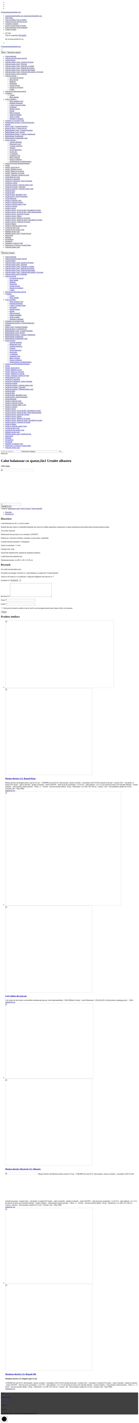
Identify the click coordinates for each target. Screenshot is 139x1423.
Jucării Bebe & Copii (12, 177)
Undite (12, 89)
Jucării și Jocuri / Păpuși (13, 216)
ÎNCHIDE (22, 35)
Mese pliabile (14, 97)
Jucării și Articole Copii (13, 200)
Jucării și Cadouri (11, 206)
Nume (3, 600)
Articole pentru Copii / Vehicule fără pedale (20, 70)
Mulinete (13, 82)
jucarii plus (13, 152)
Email (3, 604)
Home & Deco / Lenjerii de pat (15, 128)
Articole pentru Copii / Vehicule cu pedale (19, 66)
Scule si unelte (14, 117)
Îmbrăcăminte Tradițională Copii (16, 138)
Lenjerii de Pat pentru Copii (14, 230)
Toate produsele (10, 56)
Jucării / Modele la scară (13, 169)
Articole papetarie (16, 142)
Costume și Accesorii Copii (14, 120)
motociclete (9, 235)
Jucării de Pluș (10, 191)
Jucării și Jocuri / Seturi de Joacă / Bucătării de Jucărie (23, 220)
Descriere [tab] (8, 512)
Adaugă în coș (6, 506)
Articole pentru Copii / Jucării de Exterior (19, 62)
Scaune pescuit (15, 85)
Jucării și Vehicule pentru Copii (16, 226)
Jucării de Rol (10, 193)
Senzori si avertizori (16, 87)
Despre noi (3, 1409)
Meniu (4, 52)
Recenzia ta (5, 596)
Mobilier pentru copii (12, 231)
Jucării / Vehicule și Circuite (14, 173)
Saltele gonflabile (15, 115)
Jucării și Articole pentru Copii (15, 204)
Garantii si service (5, 1397)
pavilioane (13, 107)
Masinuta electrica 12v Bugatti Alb (20, 1374)
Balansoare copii (15, 144)
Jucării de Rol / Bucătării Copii (15, 194)
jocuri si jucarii (10, 140)
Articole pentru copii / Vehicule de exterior (19, 68)
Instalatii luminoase (16, 103)
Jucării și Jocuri (10, 208)
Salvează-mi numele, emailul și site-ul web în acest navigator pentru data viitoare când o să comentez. (38, 608)
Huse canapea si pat (16, 101)
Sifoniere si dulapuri (16, 119)
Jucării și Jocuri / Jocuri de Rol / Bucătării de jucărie (23, 210)
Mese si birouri (15, 157)
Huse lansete (14, 80)
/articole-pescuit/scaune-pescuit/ (16, 58)
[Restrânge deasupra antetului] (2, 251)
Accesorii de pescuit (16, 78)
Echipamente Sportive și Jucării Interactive (19, 122)
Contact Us (4, 1405)
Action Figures (10, 60)
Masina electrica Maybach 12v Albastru (23, 1169)
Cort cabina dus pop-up (16, 996)
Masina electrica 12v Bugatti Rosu (20, 778)
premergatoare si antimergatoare (20, 161)
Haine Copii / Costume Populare (16, 126)
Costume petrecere (16, 146)
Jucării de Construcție (12, 179)
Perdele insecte (15, 109)
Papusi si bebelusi (16, 159)
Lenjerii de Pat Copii (12, 228)
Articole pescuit (10, 76)
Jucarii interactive (16, 150)
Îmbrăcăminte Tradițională (14, 136)
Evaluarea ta (6, 580)
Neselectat (8, 241)
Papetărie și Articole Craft (14, 243)
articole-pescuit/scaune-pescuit (15, 91)
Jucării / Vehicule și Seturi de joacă (17, 175)
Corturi (12, 95)
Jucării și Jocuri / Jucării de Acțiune (17, 214)
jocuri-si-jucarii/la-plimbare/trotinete (17, 163)
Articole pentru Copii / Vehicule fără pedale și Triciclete (24, 72)
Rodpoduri (13, 83)
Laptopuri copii (15, 156)
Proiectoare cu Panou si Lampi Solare (18, 245)
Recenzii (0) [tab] (9, 514)
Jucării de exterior (11, 183)
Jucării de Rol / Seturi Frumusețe (16, 196)
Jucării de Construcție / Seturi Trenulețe (18, 181)
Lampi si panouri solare (18, 105)
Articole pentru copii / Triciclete (16, 64)
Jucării (7, 165)
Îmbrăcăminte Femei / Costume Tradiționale (20, 134)
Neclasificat (9, 239)
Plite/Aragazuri (15, 113)
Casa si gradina (10, 99)
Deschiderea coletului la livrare (9, 1401)
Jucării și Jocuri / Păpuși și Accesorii (17, 218)
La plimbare (14, 154)
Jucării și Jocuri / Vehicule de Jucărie (17, 222)
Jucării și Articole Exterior (14, 202)
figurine (8, 124)
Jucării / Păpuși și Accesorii (14, 171)
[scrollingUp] (4, 1419)
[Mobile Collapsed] (17, 76)
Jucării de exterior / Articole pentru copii (19, 185)
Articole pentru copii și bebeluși (16, 74)
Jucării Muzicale (10, 198)
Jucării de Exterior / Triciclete (15, 187)
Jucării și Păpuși (10, 224)
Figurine (12, 148)
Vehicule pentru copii (12, 247)
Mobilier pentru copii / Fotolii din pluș (18, 233)
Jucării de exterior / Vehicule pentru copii (19, 189)
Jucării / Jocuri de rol (12, 167)
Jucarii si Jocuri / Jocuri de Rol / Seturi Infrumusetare (23, 212)
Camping (8, 93)
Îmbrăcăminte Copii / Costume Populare (19, 130)
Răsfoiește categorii (14, 52)
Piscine (12, 111)
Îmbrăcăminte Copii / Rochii (15, 132)
